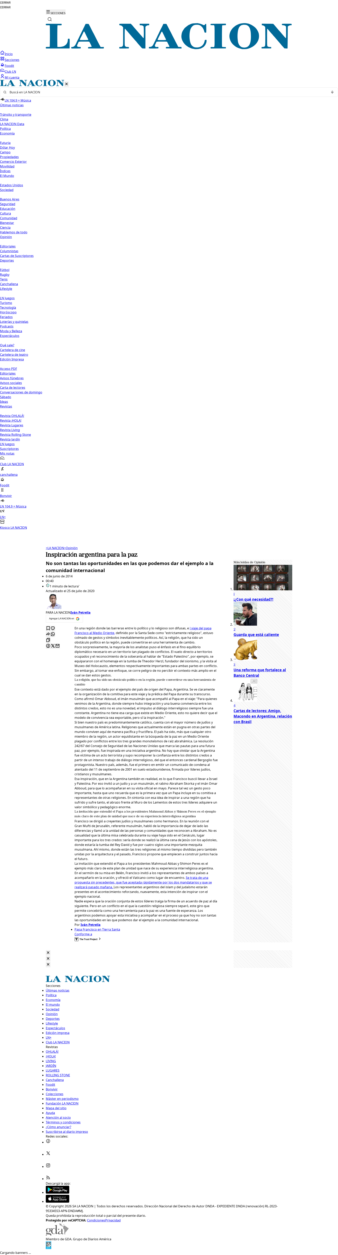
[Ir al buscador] (50, 19)
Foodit (9, 66)
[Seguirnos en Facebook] (48, 1142)
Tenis (4, 279)
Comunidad (8, 218)
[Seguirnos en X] (48, 1154)
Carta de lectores (12, 387)
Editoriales (8, 246)
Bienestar (7, 223)
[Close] (48, 953)
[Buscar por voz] (332, 92)
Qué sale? (7, 345)
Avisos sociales (11, 383)
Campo (5, 152)
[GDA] (57, 1234)
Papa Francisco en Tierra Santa (97, 929)
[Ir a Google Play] (57, 1192)
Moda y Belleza (11, 331)
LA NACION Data (12, 124)
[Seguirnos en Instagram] (48, 1166)
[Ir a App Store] (57, 1201)
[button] (169, 305)
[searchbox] (167, 92)
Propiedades (9, 157)
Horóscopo (8, 312)
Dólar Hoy (7, 147)
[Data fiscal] (48, 1248)
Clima (4, 119)
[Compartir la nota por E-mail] (57, 646)
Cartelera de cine (12, 350)
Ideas (4, 402)
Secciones (12, 60)
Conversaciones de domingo (21, 392)
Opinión (71, 548)
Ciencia (5, 227)
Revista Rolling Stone (15, 434)
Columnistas (9, 251)
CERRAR (5, 2)
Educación (7, 209)
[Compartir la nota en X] (52, 646)
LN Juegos (7, 298)
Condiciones (96, 1220)
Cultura (5, 213)
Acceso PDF (8, 369)
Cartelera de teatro (14, 354)
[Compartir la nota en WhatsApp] (52, 634)
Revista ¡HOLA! (10, 420)
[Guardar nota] (48, 628)
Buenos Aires (9, 199)
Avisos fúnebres (12, 378)
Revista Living (10, 430)
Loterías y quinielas (14, 321)
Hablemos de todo (13, 232)
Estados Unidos (11, 185)
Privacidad (113, 1220)
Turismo (6, 303)
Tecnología (8, 307)
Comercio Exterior (13, 161)
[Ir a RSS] (48, 1179)
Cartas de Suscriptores (17, 256)
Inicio (9, 54)
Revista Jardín (10, 439)
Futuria (5, 143)
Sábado (5, 397)
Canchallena (9, 284)
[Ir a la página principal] (169, 48)
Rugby (4, 274)
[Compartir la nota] (48, 634)
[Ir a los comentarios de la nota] (52, 628)
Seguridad (7, 204)
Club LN (10, 71)
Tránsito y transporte (15, 114)
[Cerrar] (66, 84)
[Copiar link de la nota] (48, 640)
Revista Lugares (11, 425)
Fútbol (4, 270)
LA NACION (55, 548)
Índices (5, 171)
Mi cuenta (12, 77)
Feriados (6, 317)
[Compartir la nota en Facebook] (48, 646)
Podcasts (6, 326)
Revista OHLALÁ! (12, 416)
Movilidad (7, 166)
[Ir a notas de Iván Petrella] (132, 601)
